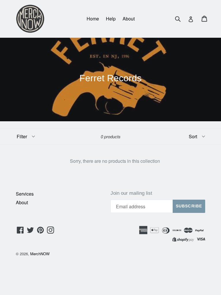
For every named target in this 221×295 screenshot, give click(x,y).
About (129, 18)
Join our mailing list (131, 193)
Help (111, 18)
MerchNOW (39, 253)
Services (25, 193)
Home (93, 18)
